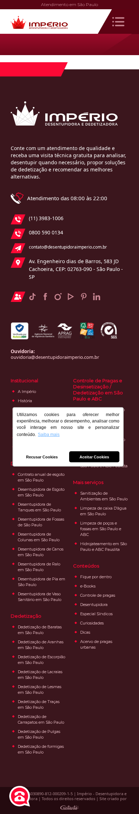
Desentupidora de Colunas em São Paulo (39, 537)
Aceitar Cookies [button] (94, 457)
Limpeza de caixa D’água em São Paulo (103, 511)
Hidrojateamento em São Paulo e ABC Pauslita (103, 546)
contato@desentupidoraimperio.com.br (68, 247)
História (25, 400)
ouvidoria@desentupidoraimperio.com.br (55, 357)
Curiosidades (92, 623)
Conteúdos (86, 566)
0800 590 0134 (46, 232)
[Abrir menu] (118, 21)
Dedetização (26, 616)
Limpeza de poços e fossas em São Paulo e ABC (100, 529)
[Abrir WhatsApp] (121, 796)
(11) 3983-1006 (46, 218)
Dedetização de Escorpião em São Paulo (41, 659)
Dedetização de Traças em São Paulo (39, 704)
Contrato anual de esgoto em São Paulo (41, 477)
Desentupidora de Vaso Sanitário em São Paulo (39, 596)
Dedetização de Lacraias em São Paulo (40, 674)
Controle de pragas (97, 595)
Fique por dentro (96, 576)
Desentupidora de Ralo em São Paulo (39, 567)
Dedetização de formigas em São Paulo (41, 749)
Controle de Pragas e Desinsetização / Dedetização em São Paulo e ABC (98, 389)
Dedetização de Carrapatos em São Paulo (41, 719)
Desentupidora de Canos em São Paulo (40, 552)
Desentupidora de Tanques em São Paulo (39, 507)
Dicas (85, 632)
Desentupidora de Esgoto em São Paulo (41, 492)
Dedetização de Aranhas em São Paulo (40, 644)
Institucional (24, 380)
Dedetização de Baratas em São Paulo (40, 629)
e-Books (88, 586)
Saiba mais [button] (49, 434)
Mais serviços (88, 482)
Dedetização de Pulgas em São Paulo (39, 734)
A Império (27, 391)
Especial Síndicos (96, 613)
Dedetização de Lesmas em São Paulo (39, 689)
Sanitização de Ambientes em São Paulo (104, 496)
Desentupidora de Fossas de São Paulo (41, 522)
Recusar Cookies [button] (42, 457)
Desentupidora (94, 604)
